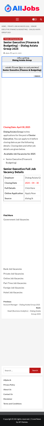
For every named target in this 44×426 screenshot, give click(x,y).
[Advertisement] (22, 102)
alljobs (7, 53)
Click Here (30, 188)
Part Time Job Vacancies (14, 283)
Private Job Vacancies (13, 273)
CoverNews (36, 419)
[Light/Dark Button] (34, 19)
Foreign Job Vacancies (13, 287)
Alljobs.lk (7, 380)
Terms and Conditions (12, 404)
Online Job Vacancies (13, 278)
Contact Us (8, 394)
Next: (24, 311)
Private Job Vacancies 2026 (13, 39)
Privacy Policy (9, 385)
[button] (17, 19)
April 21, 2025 (17, 53)
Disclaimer (7, 399)
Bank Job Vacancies (12, 269)
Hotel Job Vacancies (12, 292)
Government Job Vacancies (16, 219)
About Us (7, 389)
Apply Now (30, 193)
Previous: (21, 303)
